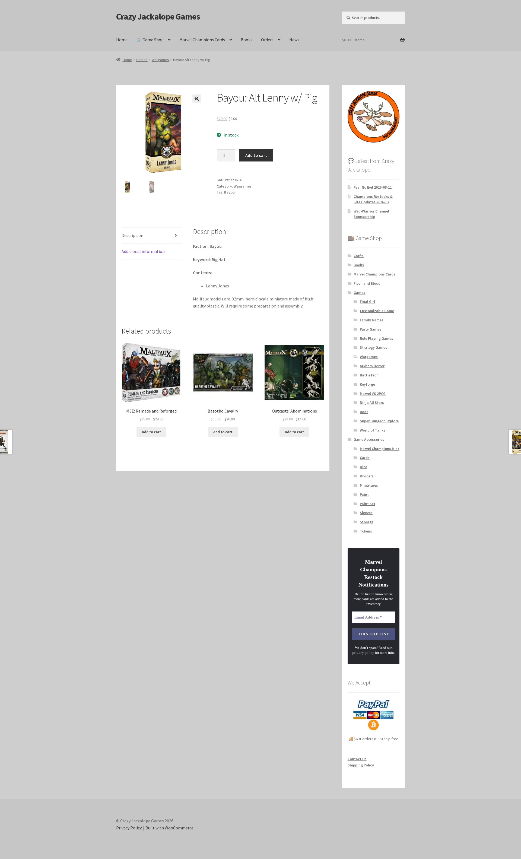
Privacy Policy (129, 828)
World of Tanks (372, 430)
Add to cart (256, 155)
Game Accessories (369, 439)
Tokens (366, 531)
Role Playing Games (376, 338)
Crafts (359, 255)
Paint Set (367, 503)
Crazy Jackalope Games (158, 16)
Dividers (367, 476)
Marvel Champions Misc (379, 448)
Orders (267, 39)
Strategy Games (373, 347)
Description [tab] (132, 235)
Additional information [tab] (143, 251)
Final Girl (367, 301)
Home (122, 39)
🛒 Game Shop (150, 39)
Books (246, 39)
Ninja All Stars (372, 402)
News (294, 39)
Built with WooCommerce (169, 828)
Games (142, 59)
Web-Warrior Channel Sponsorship (371, 214)
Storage (366, 521)
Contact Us (357, 758)
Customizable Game (377, 310)
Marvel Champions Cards (202, 39)
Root (364, 411)
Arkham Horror (372, 365)
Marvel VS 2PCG (373, 393)
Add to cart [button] (151, 431)
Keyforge (367, 384)
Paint (364, 494)
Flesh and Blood (367, 283)
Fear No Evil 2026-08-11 (373, 187)
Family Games (371, 320)
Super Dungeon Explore (379, 421)
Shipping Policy (361, 765)
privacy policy (363, 653)
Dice (363, 466)
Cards (365, 457)
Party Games (370, 329)
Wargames (160, 59)
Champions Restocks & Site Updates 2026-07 (373, 199)
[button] (196, 98)
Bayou (229, 192)
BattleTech (369, 375)
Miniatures (369, 485)
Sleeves (366, 512)
